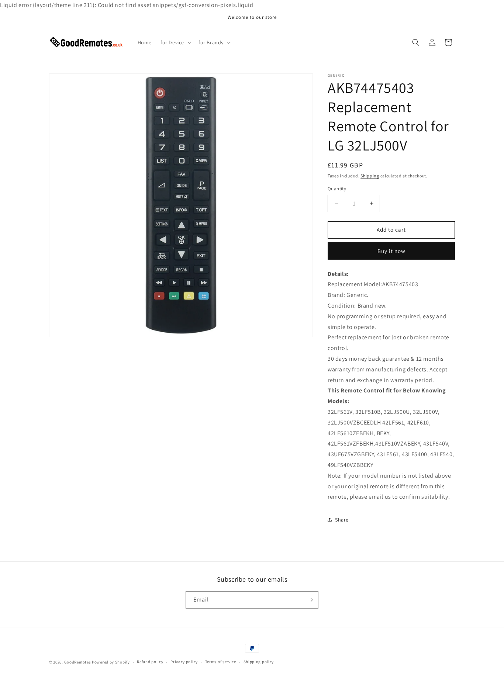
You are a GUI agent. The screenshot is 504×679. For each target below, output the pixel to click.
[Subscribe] (310, 600)
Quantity (337, 189)
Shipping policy (259, 661)
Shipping (369, 176)
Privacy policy (184, 661)
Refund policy (150, 661)
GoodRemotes (77, 662)
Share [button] (342, 519)
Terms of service (220, 661)
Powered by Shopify (111, 662)
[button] (175, 42)
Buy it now (391, 250)
